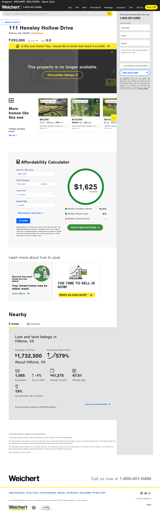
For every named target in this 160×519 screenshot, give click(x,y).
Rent (84, 7)
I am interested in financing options (135, 66)
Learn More (21, 293)
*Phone (123, 43)
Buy (70, 7)
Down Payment (22, 180)
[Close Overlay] (111, 52)
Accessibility (85, 493)
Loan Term (21, 190)
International (95, 7)
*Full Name (125, 28)
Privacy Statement (48, 493)
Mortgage (109, 7)
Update (24, 220)
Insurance (121, 7)
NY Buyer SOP (98, 493)
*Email (123, 36)
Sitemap (61, 493)
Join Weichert (72, 493)
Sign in (150, 7)
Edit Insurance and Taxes (29, 213)
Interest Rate (21, 201)
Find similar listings (61, 75)
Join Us (139, 7)
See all (12, 135)
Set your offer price (24, 170)
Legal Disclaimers (17, 493)
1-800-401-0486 (32, 7)
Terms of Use (32, 493)
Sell (77, 7)
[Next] (114, 117)
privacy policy (143, 89)
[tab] (14, 324)
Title (131, 7)
